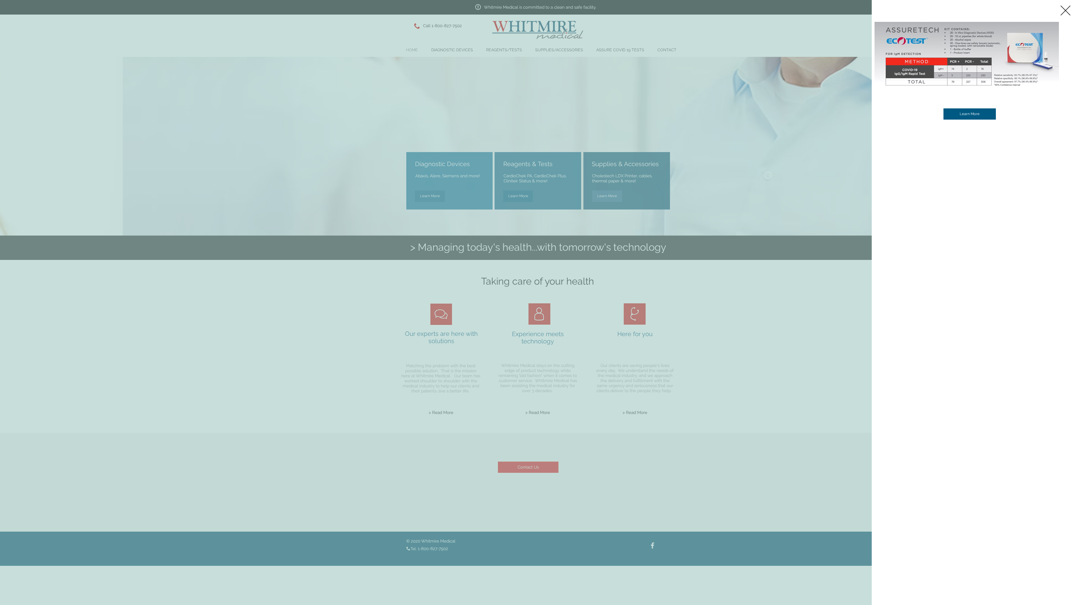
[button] (1065, 10)
